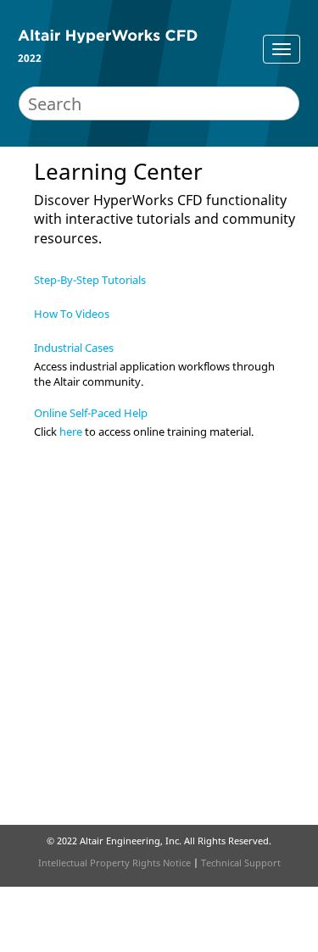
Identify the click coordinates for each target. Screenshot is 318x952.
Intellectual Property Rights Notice (114, 862)
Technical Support (241, 862)
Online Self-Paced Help (91, 412)
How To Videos (71, 313)
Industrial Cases (74, 347)
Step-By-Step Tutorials (90, 279)
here (70, 431)
